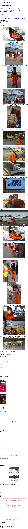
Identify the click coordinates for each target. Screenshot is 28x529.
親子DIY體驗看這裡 (7, 361)
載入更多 (1, 364)
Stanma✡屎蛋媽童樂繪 (5, 5)
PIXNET (9, 519)
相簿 (2, 14)
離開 (3, 527)
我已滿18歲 (2, 527)
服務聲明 (20, 519)
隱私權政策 (18, 519)
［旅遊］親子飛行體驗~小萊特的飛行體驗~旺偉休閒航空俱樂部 (13, 18)
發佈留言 (1, 368)
